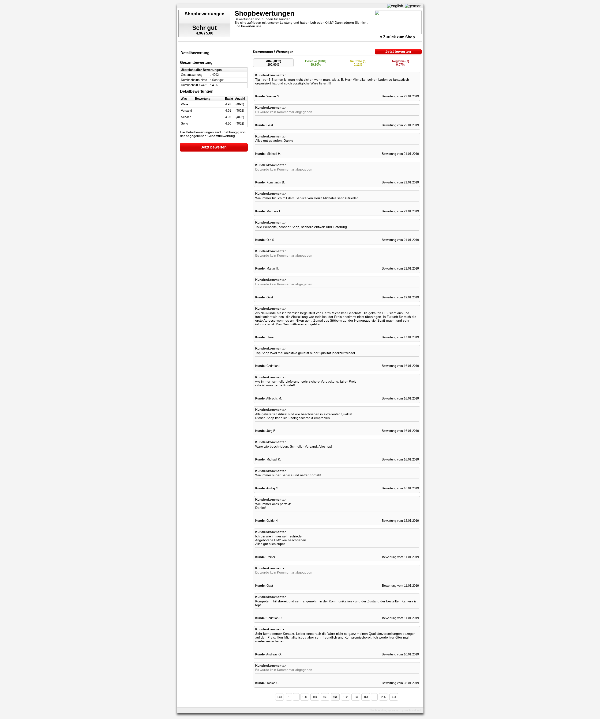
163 (355, 697)
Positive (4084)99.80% (315, 62)
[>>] (394, 697)
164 (366, 697)
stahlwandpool (412, 710)
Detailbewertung (195, 53)
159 (315, 697)
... (296, 697)
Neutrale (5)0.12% (358, 62)
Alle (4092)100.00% (273, 62)
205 (383, 697)
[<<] (280, 697)
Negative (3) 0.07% (400, 62)
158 (304, 697)
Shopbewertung (378, 710)
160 (325, 697)
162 (345, 697)
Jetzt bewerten (214, 147)
